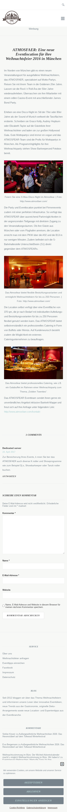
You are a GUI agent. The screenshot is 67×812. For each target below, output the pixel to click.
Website (6, 590)
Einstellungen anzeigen (33, 800)
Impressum (52, 808)
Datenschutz (8, 677)
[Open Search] (63, 4)
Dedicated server (11, 448)
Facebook (7, 667)
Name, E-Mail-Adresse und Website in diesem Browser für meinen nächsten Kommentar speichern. (32, 605)
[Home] (11, 23)
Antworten (9, 476)
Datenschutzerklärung (36, 808)
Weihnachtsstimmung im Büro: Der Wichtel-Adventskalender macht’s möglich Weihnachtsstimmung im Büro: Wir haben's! (31, 756)
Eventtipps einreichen (13, 663)
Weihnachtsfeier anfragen (15, 658)
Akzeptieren (33, 782)
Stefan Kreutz (8, 734)
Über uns (7, 653)
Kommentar (9, 513)
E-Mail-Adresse (10, 575)
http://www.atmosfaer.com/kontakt (22, 411)
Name (6, 560)
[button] (62, 764)
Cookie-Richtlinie (17, 808)
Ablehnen (34, 791)
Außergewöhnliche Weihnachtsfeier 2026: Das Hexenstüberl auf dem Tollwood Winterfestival (32, 735)
